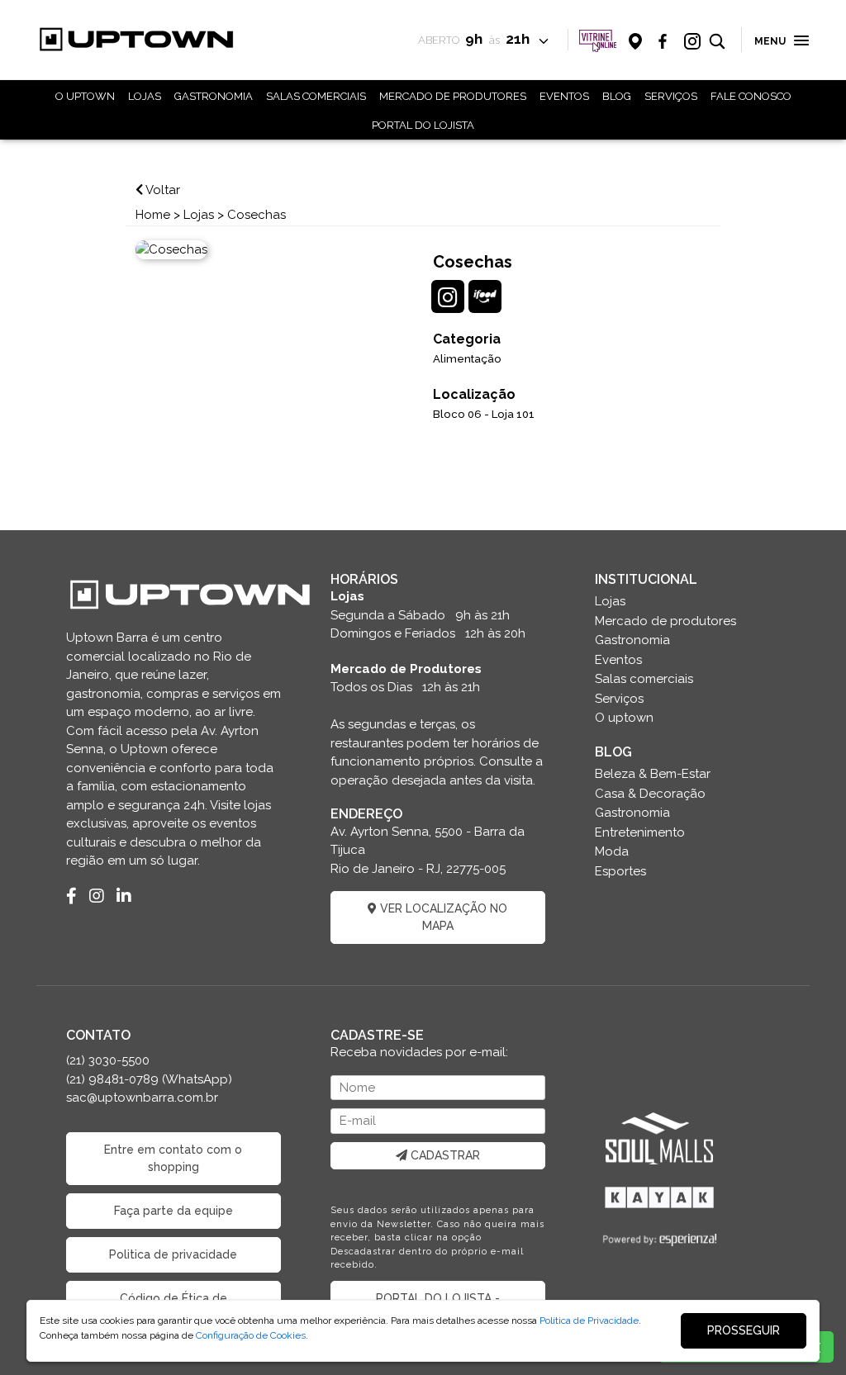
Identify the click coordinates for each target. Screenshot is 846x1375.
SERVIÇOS (670, 96)
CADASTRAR (443, 1155)
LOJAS (144, 96)
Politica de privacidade (173, 1254)
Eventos (618, 659)
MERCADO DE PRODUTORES (452, 96)
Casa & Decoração (650, 793)
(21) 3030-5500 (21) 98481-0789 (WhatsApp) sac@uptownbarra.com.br (149, 1079)
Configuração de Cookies (251, 1335)
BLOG (616, 96)
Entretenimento (640, 832)
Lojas (198, 214)
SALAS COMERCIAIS (316, 96)
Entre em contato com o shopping (173, 1158)
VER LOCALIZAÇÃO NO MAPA (442, 917)
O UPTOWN (85, 96)
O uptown (624, 717)
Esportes (620, 871)
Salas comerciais (644, 678)
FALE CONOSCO (751, 96)
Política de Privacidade (589, 1320)
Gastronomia (632, 640)
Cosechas (256, 214)
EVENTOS (564, 96)
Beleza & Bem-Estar (653, 773)
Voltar (161, 190)
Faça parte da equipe (173, 1210)
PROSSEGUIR (743, 1330)
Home (152, 214)
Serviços (619, 698)
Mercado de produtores (665, 621)
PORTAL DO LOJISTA (423, 125)
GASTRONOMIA (213, 96)
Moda (612, 851)
